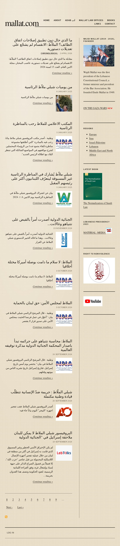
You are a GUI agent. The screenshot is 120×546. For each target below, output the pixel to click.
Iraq (91, 138)
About (57, 20)
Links (97, 24)
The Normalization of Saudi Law (97, 205)
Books (111, 20)
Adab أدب (70, 20)
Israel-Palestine (97, 142)
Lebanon (93, 146)
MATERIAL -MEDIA (94, 232)
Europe (93, 134)
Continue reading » (62, 73)
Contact (110, 24)
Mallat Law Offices (91, 20)
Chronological (49, 53)
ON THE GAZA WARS (95, 108)
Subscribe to (6, 517)
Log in (10, 533)
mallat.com (22, 22)
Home (46, 20)
